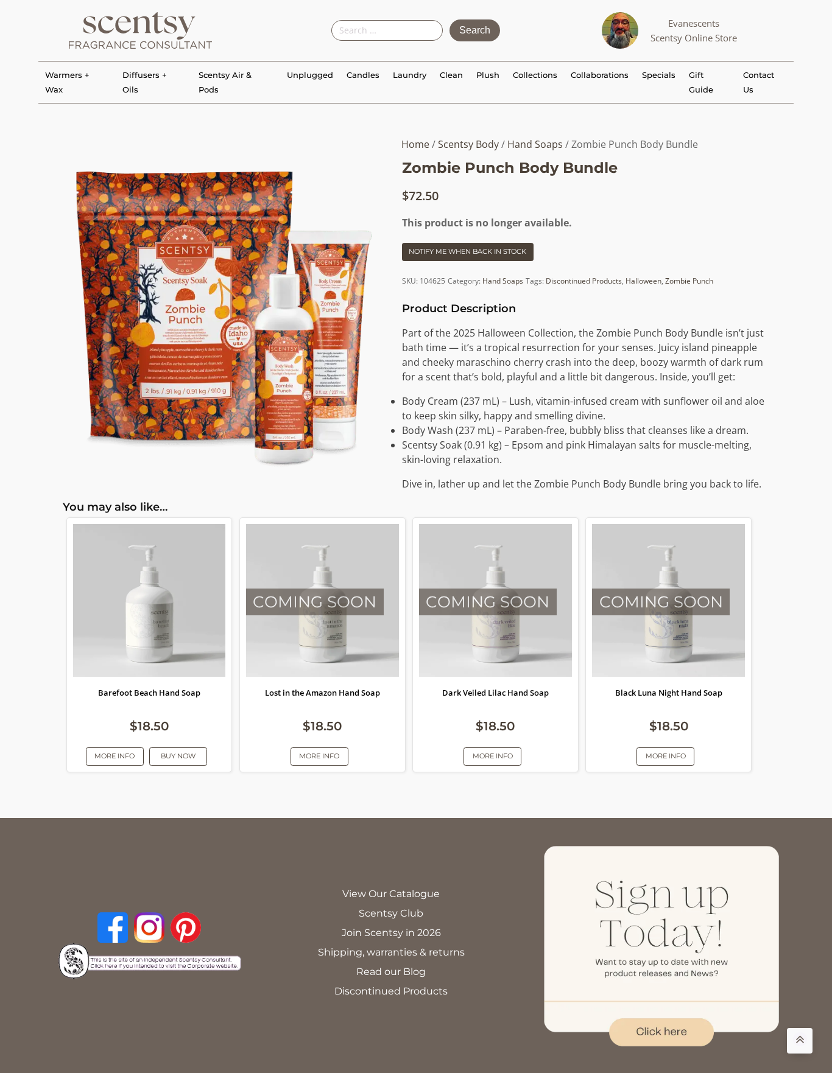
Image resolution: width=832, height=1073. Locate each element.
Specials (658, 75)
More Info (114, 756)
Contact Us (758, 82)
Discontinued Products (584, 281)
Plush (487, 75)
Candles (363, 75)
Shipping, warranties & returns (391, 952)
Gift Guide (701, 82)
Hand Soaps (535, 144)
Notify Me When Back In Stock (467, 251)
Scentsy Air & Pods (225, 82)
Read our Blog (391, 971)
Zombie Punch (689, 281)
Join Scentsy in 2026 (391, 932)
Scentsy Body (468, 144)
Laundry (409, 75)
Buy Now (178, 756)
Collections (535, 75)
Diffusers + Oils (144, 82)
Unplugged (310, 75)
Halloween (643, 281)
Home (415, 144)
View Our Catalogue (391, 894)
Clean (451, 75)
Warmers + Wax (67, 82)
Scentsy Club (391, 913)
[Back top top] (800, 1041)
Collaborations (600, 75)
